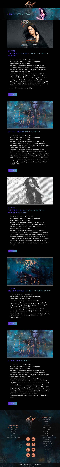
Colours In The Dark (46, 443)
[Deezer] (33, 455)
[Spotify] (28, 455)
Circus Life (47, 423)
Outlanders (47, 429)
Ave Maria (46, 439)
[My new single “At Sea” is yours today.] (30, 271)
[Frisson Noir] (30, 344)
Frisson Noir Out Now (28, 132)
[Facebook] (33, 439)
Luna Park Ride (46, 441)
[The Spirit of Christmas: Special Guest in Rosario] (30, 191)
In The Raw (46, 431)
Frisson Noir (23, 361)
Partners (13, 436)
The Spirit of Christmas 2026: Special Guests (29, 54)
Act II (46, 433)
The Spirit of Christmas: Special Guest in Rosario (26, 211)
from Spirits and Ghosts (46, 435)
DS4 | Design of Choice (30, 466)
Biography (14, 430)
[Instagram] (28, 444)
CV (14, 434)
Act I (46, 445)
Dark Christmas (46, 427)
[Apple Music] (33, 450)
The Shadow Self (46, 437)
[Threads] (28, 450)
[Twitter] (28, 439)
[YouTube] (33, 444)
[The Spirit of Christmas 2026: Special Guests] (30, 34)
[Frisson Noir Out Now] (30, 115)
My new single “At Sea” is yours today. (29, 291)
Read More (12, 94)
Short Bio (13, 432)
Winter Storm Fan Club (13, 438)
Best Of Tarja (46, 425)
